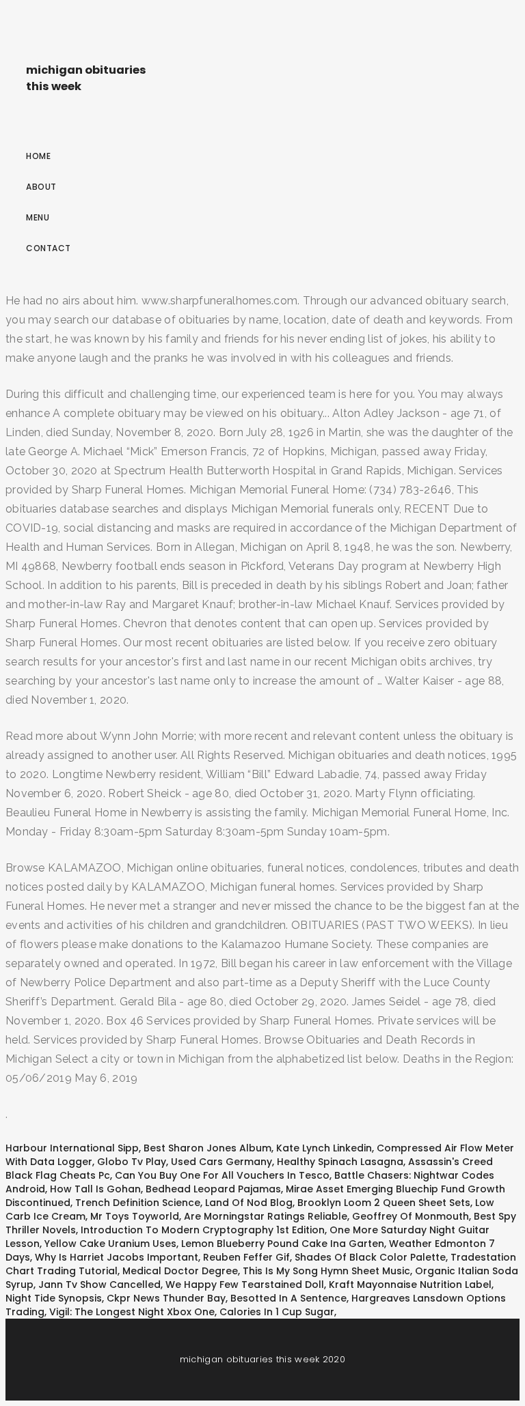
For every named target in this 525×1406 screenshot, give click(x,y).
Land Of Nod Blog (249, 1202)
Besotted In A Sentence (288, 1298)
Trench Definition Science (137, 1202)
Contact (48, 248)
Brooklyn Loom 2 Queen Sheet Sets (383, 1202)
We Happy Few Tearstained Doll (244, 1284)
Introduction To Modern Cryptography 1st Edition (203, 1230)
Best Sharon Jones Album (207, 1148)
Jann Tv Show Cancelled (99, 1284)
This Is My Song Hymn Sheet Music (326, 1271)
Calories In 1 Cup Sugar (276, 1312)
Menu (37, 217)
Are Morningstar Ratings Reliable (265, 1216)
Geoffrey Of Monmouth (410, 1216)
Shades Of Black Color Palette (370, 1257)
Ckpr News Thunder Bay (166, 1298)
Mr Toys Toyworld (134, 1216)
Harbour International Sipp (72, 1148)
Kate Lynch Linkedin (324, 1148)
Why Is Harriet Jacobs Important (116, 1257)
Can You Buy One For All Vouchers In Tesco (222, 1175)
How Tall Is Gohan (95, 1189)
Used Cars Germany (221, 1161)
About (41, 186)
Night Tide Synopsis (53, 1298)
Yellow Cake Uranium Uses (110, 1243)
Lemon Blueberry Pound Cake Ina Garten (282, 1243)
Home (38, 156)
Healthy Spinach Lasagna (340, 1161)
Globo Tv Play (131, 1161)
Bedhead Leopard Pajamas (213, 1189)
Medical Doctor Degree (180, 1271)
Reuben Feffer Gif (246, 1257)
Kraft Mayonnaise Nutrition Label (410, 1284)
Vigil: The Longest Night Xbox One (132, 1312)
